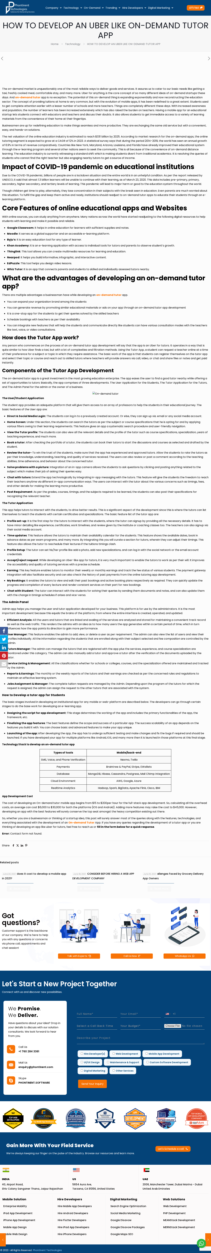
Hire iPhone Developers (72, 1234)
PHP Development (174, 1213)
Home (55, 44)
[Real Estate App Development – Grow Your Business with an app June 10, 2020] (208, 1239)
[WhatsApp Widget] (201, 1243)
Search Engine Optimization (128, 1206)
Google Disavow (120, 1220)
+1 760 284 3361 (28, 1051)
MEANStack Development (179, 1220)
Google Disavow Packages (127, 1227)
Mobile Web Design (15, 1234)
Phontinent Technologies (47, 1250)
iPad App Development (17, 1213)
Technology (72, 44)
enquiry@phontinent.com (35, 1067)
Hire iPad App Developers (73, 1227)
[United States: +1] (168, 1013)
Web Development (175, 1206)
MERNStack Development (179, 1227)
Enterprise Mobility (15, 1206)
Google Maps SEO (121, 1234)
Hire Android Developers (73, 1213)
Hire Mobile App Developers (75, 1206)
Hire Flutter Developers (72, 1220)
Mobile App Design (15, 1227)
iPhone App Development (19, 1220)
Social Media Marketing (125, 1213)
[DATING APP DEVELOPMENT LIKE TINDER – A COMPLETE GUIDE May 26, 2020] (3, 1239)
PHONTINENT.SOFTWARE (34, 1083)
